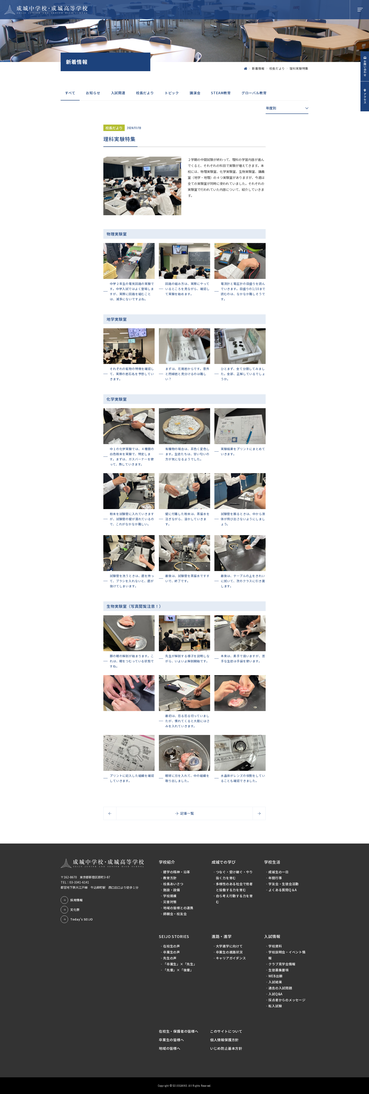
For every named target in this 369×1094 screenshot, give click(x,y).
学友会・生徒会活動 (283, 884)
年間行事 (275, 878)
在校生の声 (171, 946)
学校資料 (275, 946)
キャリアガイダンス (231, 958)
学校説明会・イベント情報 (286, 955)
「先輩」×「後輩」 (178, 970)
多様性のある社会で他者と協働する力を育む (234, 887)
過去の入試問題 (280, 988)
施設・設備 (171, 890)
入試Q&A (275, 994)
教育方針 (170, 878)
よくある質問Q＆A (282, 890)
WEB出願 (275, 976)
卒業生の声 (171, 952)
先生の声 (170, 958)
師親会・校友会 (175, 913)
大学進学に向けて (229, 946)
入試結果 (275, 982)
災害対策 (170, 902)
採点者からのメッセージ (286, 1000)
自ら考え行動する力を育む (234, 899)
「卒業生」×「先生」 (180, 964)
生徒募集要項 (278, 970)
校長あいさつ (173, 884)
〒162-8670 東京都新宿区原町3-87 (85, 877)
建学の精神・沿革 (176, 872)
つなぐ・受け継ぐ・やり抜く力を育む (234, 875)
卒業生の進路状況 (229, 952)
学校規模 (170, 896)
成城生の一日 (278, 872)
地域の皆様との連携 (178, 908)
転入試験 (275, 1006)
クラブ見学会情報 (281, 964)
